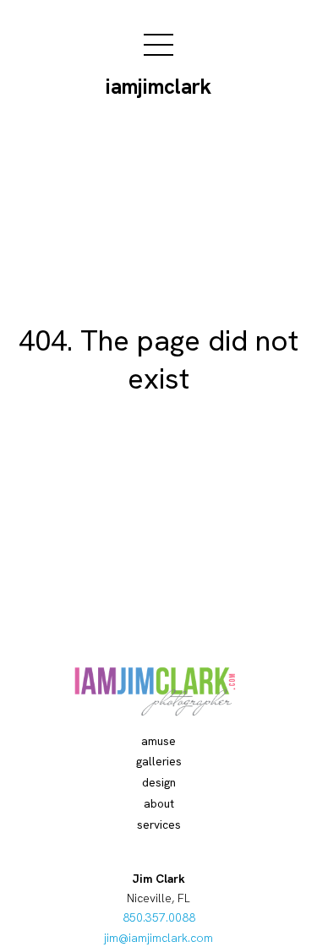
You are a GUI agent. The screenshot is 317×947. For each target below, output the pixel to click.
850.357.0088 (159, 917)
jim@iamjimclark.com (158, 937)
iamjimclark (158, 86)
